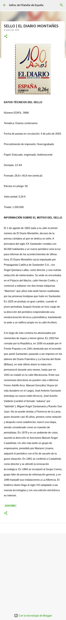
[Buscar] (61, 5)
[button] (6, 36)
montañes (10, 506)
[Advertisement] (33, 571)
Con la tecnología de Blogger (35, 615)
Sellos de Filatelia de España (26, 5)
